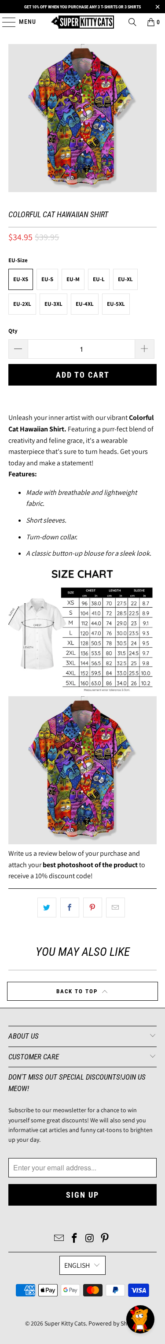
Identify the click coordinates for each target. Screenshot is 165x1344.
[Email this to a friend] (115, 908)
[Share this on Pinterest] (92, 908)
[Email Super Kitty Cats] (59, 1239)
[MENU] (4, 22)
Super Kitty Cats (65, 1323)
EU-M (73, 279)
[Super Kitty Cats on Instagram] (89, 1239)
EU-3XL (53, 304)
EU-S (47, 279)
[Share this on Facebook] (69, 908)
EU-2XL (22, 304)
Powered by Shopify (114, 1323)
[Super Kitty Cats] (82, 22)
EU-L (99, 279)
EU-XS (20, 279)
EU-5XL (116, 304)
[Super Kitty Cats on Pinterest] (105, 1239)
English (77, 1265)
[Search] (132, 22)
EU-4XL (85, 304)
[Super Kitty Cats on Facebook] (74, 1239)
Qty (13, 330)
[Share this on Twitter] (46, 908)
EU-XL (125, 279)
